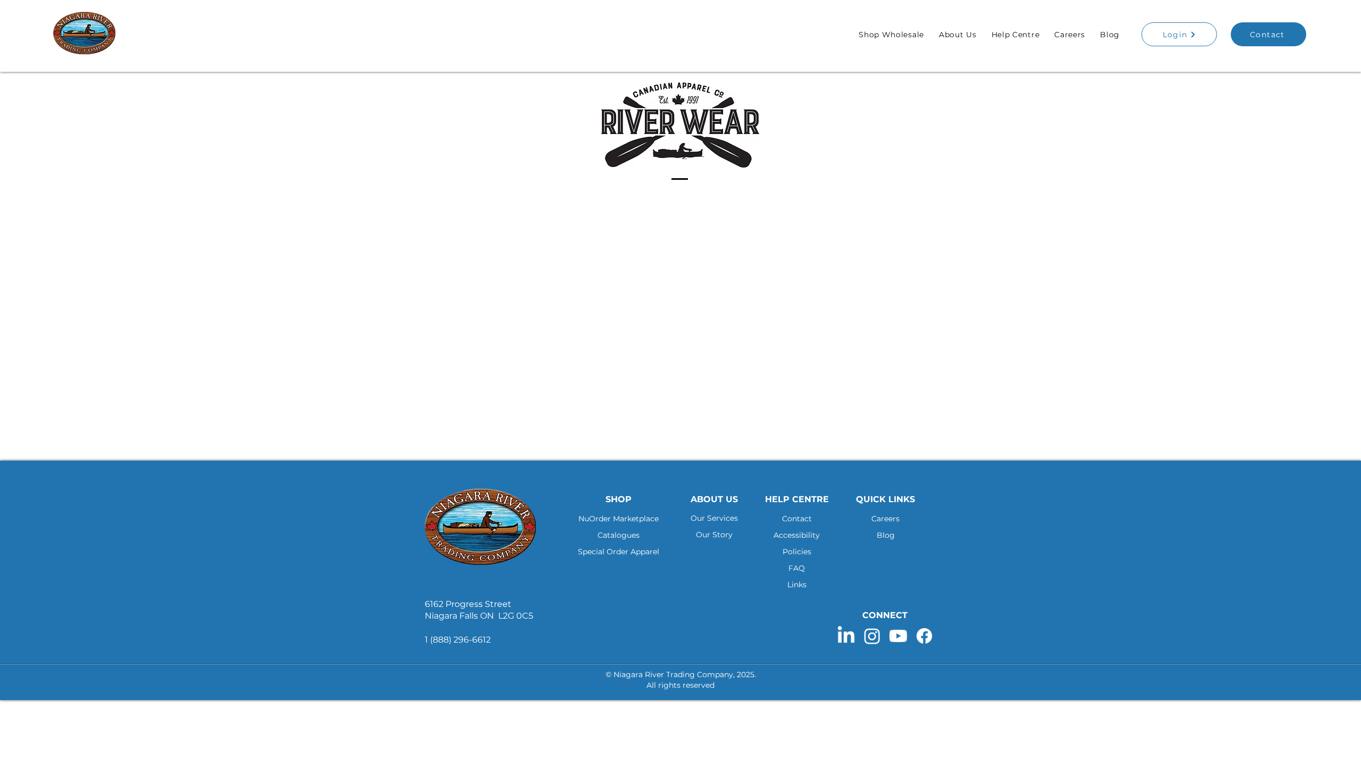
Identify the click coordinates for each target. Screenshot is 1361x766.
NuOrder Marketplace (618, 518)
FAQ (796, 568)
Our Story (714, 534)
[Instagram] (872, 636)
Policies (797, 551)
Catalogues (619, 535)
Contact (797, 518)
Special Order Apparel (618, 551)
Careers (885, 518)
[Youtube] (898, 636)
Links (796, 584)
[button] (891, 34)
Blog (886, 535)
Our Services (714, 518)
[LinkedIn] (846, 636)
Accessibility (797, 535)
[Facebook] (924, 636)
